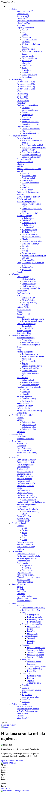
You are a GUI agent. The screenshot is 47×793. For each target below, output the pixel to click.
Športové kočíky (23, 16)
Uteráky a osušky (29, 361)
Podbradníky (22, 291)
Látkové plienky (28, 380)
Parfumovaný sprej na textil (28, 709)
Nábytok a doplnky (19, 136)
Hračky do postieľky (25, 485)
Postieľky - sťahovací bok (32, 145)
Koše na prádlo (28, 260)
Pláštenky (26, 42)
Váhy (19, 349)
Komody (25, 173)
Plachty (25, 248)
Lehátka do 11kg (29, 424)
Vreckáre (25, 246)
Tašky (24, 68)
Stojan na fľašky (23, 579)
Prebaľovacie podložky (26, 201)
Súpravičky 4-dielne (35, 655)
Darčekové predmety (25, 464)
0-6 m (24, 528)
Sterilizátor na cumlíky (26, 547)
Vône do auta (22, 713)
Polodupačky (32, 633)
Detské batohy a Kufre (26, 462)
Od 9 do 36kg (22, 98)
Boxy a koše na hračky (26, 460)
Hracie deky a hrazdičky (27, 497)
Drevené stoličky (29, 281)
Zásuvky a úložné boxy (31, 157)
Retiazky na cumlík (25, 542)
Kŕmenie (15, 274)
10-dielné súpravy (29, 230)
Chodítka (20, 417)
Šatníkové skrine (29, 176)
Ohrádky (20, 164)
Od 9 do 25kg (22, 96)
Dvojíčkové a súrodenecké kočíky (31, 21)
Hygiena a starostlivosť (21, 335)
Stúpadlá (25, 394)
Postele (20, 272)
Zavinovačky (27, 267)
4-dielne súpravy (29, 223)
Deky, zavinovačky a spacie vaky (30, 262)
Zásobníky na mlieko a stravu (29, 577)
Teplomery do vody (30, 354)
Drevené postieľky (24, 138)
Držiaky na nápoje (29, 75)
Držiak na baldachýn (30, 244)
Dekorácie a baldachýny (32, 241)
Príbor (19, 312)
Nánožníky (26, 37)
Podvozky (21, 25)
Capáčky (30, 640)
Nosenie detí (16, 434)
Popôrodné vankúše (25, 582)
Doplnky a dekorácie (30, 183)
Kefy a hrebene (23, 403)
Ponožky (25, 685)
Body (24, 612)
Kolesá (25, 72)
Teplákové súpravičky (31, 610)
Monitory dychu (23, 443)
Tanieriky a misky (24, 314)
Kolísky (20, 166)
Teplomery (21, 347)
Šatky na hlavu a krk (30, 697)
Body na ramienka (34, 617)
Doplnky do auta (24, 126)
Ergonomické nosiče (25, 439)
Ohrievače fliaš (28, 328)
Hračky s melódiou (24, 478)
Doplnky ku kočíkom (25, 28)
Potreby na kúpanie (25, 352)
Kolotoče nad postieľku (26, 504)
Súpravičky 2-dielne (35, 650)
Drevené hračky (23, 467)
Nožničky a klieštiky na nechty (29, 410)
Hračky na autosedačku (26, 483)
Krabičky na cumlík (25, 544)
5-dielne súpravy (29, 225)
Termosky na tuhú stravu (32, 321)
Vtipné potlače (33, 615)
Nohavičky (26, 568)
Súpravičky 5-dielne (35, 657)
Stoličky (25, 187)
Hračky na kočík (23, 481)
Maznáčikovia (22, 507)
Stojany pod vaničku (30, 368)
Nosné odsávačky (29, 340)
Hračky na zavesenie (25, 495)
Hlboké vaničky (23, 23)
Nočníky (25, 389)
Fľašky (20, 295)
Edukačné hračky (24, 474)
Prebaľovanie (22, 377)
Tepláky (30, 680)
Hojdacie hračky (23, 521)
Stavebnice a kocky (25, 476)
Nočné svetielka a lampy (27, 453)
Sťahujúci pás (27, 570)
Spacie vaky (27, 269)
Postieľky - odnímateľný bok (34, 147)
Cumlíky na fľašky (29, 302)
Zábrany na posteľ (24, 450)
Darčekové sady (23, 293)
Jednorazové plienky (30, 382)
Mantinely (26, 239)
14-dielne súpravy (29, 232)
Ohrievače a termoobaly (26, 323)
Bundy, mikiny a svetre (31, 690)
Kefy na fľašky (23, 307)
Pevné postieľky (28, 150)
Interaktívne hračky (25, 471)
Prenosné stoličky (29, 284)
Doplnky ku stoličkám (31, 288)
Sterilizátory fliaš (24, 333)
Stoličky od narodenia (31, 286)
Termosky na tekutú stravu (33, 319)
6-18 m (25, 530)
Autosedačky (16, 79)
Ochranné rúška (23, 561)
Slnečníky (26, 63)
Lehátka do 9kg (28, 422)
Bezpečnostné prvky (30, 124)
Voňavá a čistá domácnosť (27, 711)
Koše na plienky (23, 408)
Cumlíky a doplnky (19, 523)
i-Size (19, 91)
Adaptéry (26, 30)
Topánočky (31, 638)
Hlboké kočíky (23, 14)
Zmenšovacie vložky (30, 122)
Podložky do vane (29, 370)
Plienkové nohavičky (30, 385)
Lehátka (20, 420)
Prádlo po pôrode (24, 563)
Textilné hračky (23, 469)
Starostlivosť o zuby (25, 406)
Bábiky (20, 488)
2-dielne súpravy (29, 218)
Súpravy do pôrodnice (36, 648)
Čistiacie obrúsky (29, 399)
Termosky (21, 316)
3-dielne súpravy (29, 220)
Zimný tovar (27, 659)
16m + (24, 532)
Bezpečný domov (24, 448)
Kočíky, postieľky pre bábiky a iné (31, 502)
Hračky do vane (23, 490)
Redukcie (26, 392)
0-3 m (24, 535)
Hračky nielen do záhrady (27, 509)
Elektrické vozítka (24, 596)
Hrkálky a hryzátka (25, 493)
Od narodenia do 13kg (26, 82)
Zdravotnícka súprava (31, 345)
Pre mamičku (16, 551)
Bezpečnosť (16, 441)
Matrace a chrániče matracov (28, 197)
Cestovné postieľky (25, 161)
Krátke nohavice (34, 676)
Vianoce (20, 716)
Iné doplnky (27, 77)
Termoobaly (27, 326)
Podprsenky (27, 565)
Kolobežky (21, 591)
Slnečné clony (28, 65)
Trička (24, 692)
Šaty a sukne (27, 694)
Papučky (30, 643)
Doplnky (20, 549)
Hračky (14, 457)
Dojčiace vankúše (24, 572)
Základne (26, 119)
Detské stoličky (23, 277)
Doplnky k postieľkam (31, 154)
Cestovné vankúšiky (30, 133)
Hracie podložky (29, 500)
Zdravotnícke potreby (25, 338)
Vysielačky (21, 446)
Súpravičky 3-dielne (35, 652)
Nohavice (26, 673)
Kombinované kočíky (26, 11)
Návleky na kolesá (29, 39)
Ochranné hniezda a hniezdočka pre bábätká (31, 235)
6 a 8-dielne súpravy (30, 227)
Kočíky (14, 9)
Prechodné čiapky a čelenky (33, 608)
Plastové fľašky (28, 300)
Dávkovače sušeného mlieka (28, 556)
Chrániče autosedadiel (31, 129)
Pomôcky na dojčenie (25, 575)
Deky (24, 32)
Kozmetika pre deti (24, 396)
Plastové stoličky (29, 279)
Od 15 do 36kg (23, 100)
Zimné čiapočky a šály (36, 666)
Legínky (30, 678)
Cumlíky (20, 525)
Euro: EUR (5, 788)
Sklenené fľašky (28, 298)
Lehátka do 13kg (29, 427)
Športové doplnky (24, 601)
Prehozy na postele (29, 253)
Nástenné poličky (29, 178)
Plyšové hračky (23, 518)
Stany (24, 514)
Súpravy (25, 645)
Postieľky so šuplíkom (31, 152)
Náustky (25, 305)
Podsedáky (21, 103)
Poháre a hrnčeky (24, 309)
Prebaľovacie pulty (24, 199)
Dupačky (31, 631)
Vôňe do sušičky (24, 718)
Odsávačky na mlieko (26, 554)
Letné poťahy (27, 114)
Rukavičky (31, 671)
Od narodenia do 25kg (26, 86)
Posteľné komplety (24, 215)
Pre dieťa (20, 605)
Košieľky (26, 699)
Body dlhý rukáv (34, 622)
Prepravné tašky (28, 49)
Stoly (24, 185)
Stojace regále (27, 180)
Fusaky (25, 35)
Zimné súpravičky (34, 669)
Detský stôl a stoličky (31, 511)
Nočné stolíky (27, 190)
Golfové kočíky (23, 18)
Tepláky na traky (34, 683)
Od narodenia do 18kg (26, 84)
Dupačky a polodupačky (32, 624)
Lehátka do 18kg (29, 429)
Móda (13, 603)
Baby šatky (21, 436)
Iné (18, 455)
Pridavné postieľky (24, 159)
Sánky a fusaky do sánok (27, 598)
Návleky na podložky (31, 213)
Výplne (25, 251)
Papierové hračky (24, 516)
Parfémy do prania (19, 704)
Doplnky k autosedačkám (27, 105)
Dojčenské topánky (30, 636)
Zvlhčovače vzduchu (30, 342)
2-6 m (24, 539)
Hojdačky (21, 431)
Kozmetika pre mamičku (27, 558)
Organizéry (26, 70)
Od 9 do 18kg (22, 93)
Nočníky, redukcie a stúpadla (29, 387)
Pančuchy (26, 702)
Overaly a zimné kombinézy (34, 663)
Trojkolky (21, 589)
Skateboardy (27, 60)
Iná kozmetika (28, 401)
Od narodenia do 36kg (26, 89)
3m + (24, 537)
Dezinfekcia (22, 413)
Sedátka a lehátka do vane (32, 366)
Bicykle (20, 586)
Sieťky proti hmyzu (30, 58)
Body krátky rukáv (35, 619)
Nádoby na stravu (24, 331)
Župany (25, 363)
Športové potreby (18, 584)
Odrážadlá (21, 593)
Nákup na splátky (8, 725)
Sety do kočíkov (28, 56)
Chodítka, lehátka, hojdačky (23, 415)
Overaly (25, 687)
